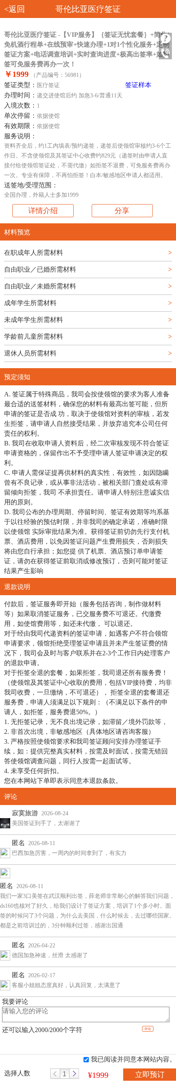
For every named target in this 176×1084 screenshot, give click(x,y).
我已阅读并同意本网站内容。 (133, 1059)
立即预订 (150, 1075)
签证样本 (138, 84)
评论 (147, 1029)
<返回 (14, 8)
